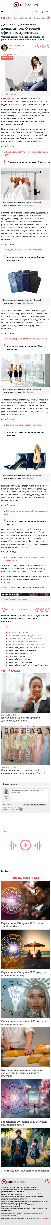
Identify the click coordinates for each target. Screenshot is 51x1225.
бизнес (25, 633)
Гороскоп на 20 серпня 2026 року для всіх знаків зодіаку (24, 1123)
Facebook (29, 616)
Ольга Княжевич (17, 46)
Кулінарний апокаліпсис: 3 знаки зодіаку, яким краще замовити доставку (22, 1072)
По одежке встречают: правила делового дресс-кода (20, 719)
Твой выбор (7, 58)
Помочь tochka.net (22, 18)
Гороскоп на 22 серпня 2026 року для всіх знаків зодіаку (24, 973)
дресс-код (35, 636)
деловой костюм (17, 636)
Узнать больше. (44, 1219)
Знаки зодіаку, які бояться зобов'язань (25, 1170)
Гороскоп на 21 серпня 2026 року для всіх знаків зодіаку (24, 1022)
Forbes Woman (14, 599)
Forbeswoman (7, 587)
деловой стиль (37, 645)
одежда (12, 633)
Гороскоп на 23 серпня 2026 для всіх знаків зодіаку (23, 925)
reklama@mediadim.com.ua (36, 1201)
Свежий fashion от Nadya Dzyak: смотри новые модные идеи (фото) (23, 771)
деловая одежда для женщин (23, 642)
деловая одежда (16, 645)
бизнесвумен (15, 639)
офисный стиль (34, 639)
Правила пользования (8, 1213)
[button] (42, 12)
